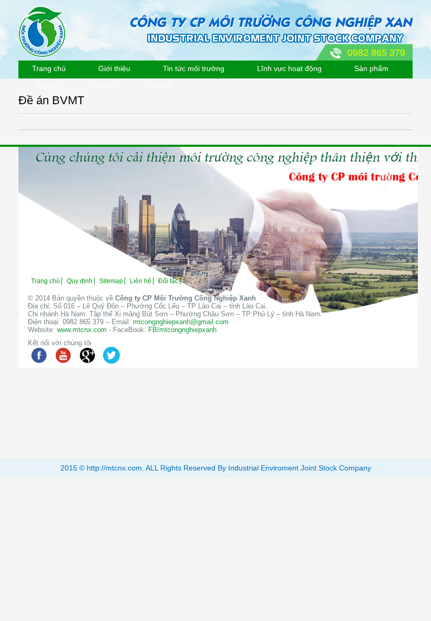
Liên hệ (159, 86)
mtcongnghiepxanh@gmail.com (181, 322)
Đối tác (168, 281)
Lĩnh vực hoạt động (289, 68)
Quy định (80, 281)
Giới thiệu (114, 68)
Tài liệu (102, 86)
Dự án (47, 86)
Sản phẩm (371, 68)
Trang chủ (49, 68)
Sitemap (111, 281)
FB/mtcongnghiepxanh (182, 330)
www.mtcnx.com (82, 330)
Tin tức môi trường (193, 68)
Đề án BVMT (51, 100)
